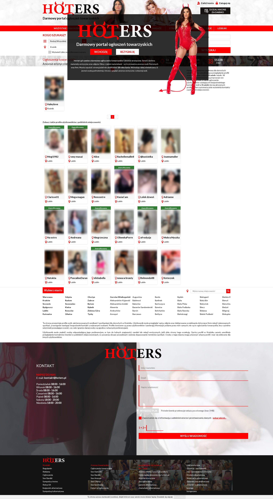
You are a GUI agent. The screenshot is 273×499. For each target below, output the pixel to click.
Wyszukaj (208, 50)
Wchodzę (100, 51)
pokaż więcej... (219, 418)
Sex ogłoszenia (145, 481)
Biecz (202, 307)
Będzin (180, 297)
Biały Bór (204, 300)
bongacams (192, 491)
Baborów (136, 304)
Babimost (137, 300)
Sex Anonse (96, 478)
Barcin (135, 310)
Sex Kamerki (96, 471)
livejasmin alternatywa (52, 488)
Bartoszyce (160, 304)
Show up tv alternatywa (197, 478)
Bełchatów (160, 310)
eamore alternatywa (147, 485)
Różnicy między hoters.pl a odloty (153, 471)
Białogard (204, 297)
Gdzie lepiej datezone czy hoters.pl (154, 475)
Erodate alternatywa (196, 475)
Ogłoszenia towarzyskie (101, 468)
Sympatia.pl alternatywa (53, 491)
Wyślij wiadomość (193, 435)
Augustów (137, 297)
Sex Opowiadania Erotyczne (199, 471)
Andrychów (115, 310)
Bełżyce (158, 314)
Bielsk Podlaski (206, 314)
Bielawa (203, 310)
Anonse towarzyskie (100, 465)
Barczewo (137, 314)
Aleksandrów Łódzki (119, 304)
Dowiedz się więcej (164, 497)
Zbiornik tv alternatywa (197, 485)
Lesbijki (222, 28)
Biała (179, 300)
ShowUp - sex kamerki (196, 468)
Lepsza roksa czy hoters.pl (150, 465)
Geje (209, 28)
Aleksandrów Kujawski (120, 300)
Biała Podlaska (183, 307)
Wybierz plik (148, 410)
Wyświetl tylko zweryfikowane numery (69, 52)
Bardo (157, 297)
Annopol (114, 314)
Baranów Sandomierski (143, 307)
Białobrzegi (182, 314)
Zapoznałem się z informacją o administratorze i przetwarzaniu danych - (184, 418)
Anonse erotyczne (147, 478)
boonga (190, 488)
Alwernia (114, 307)
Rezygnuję (127, 51)
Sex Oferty (96, 481)
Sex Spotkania (97, 485)
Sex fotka (143, 468)
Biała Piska (182, 304)
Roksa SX (47, 485)
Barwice (158, 307)
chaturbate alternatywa (149, 488)
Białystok (204, 304)
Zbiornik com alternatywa (198, 481)
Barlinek (158, 300)
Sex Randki (47, 478)
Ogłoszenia (48, 475)
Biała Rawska (183, 310)
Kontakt (46, 465)
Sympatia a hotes (50, 481)
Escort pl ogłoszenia (100, 488)
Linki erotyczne (193, 465)
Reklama (46, 471)
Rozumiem (179, 497)
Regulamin (47, 468)
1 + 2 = (142, 427)
